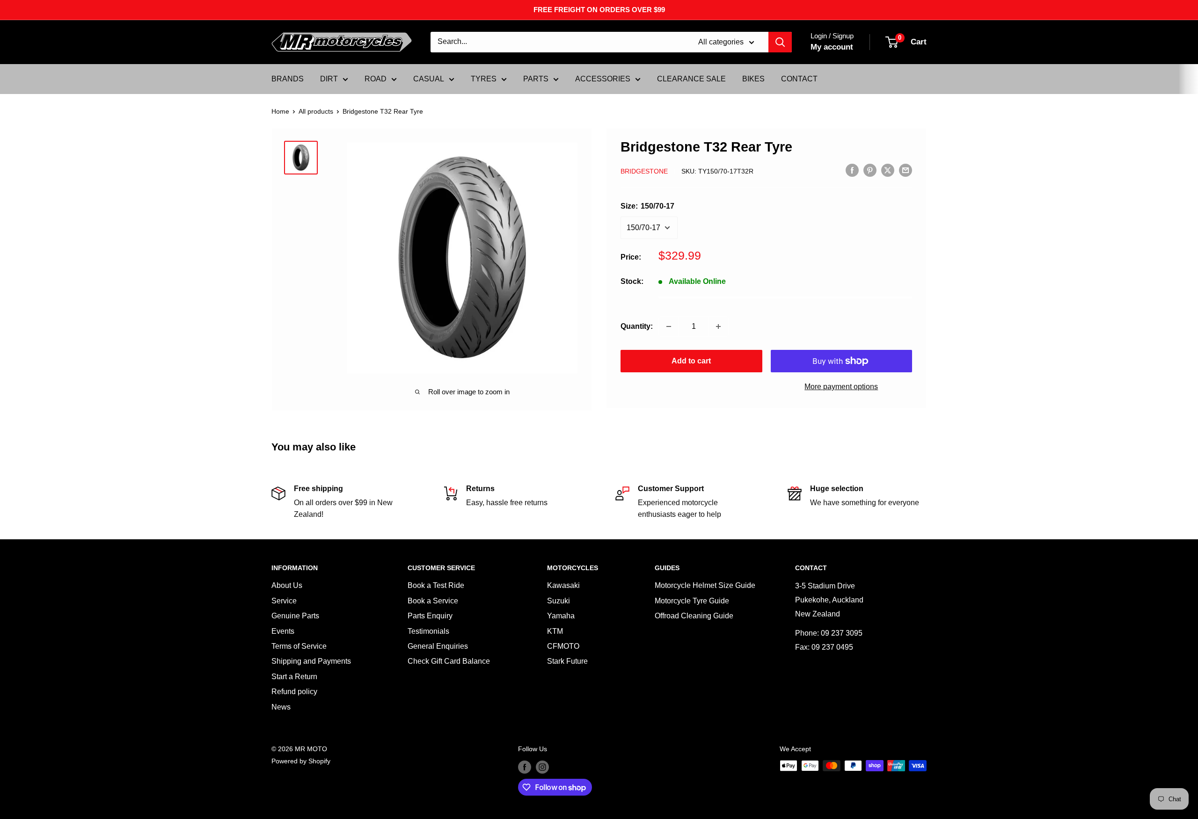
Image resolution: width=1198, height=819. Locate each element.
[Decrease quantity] (669, 326)
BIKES (753, 79)
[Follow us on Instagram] (542, 766)
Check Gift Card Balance (449, 661)
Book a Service (433, 601)
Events (282, 631)
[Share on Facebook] (852, 170)
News (281, 707)
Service (284, 601)
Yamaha (561, 616)
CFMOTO (563, 646)
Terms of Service (299, 646)
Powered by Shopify (300, 761)
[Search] (780, 42)
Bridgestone (644, 170)
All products (316, 111)
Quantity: (637, 326)
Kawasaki (563, 585)
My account (832, 47)
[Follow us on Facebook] (524, 766)
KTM (555, 631)
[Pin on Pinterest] (870, 170)
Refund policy (294, 692)
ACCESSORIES (602, 79)
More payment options (841, 387)
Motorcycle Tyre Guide (692, 601)
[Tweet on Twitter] (887, 170)
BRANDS (287, 79)
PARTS (535, 79)
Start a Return (294, 677)
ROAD (376, 79)
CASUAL (428, 79)
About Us (286, 585)
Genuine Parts (295, 616)
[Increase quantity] (718, 326)
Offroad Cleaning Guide (694, 616)
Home (280, 111)
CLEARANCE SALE (691, 79)
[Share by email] (905, 170)
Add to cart (691, 361)
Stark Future (567, 661)
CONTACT (799, 79)
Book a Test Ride (436, 585)
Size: (647, 206)
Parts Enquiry (430, 616)
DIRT (329, 79)
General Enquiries (438, 646)
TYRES (484, 79)
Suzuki (558, 601)
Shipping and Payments (311, 661)
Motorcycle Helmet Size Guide (705, 585)
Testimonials (428, 631)
